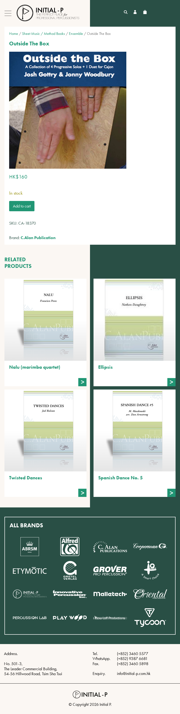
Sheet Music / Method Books (43, 33)
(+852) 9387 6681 (132, 658)
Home (13, 33)
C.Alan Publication (38, 237)
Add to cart (22, 206)
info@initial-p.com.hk (133, 673)
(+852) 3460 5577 (132, 653)
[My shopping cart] (144, 12)
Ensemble (76, 33)
